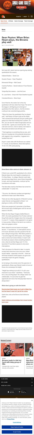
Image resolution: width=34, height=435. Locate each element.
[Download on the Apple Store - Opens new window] (11, 392)
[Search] (28, 16)
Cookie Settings (17, 422)
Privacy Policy (10, 419)
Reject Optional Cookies (17, 427)
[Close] (32, 400)
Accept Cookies (17, 431)
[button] (17, 158)
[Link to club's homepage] (3, 15)
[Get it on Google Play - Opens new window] (22, 393)
